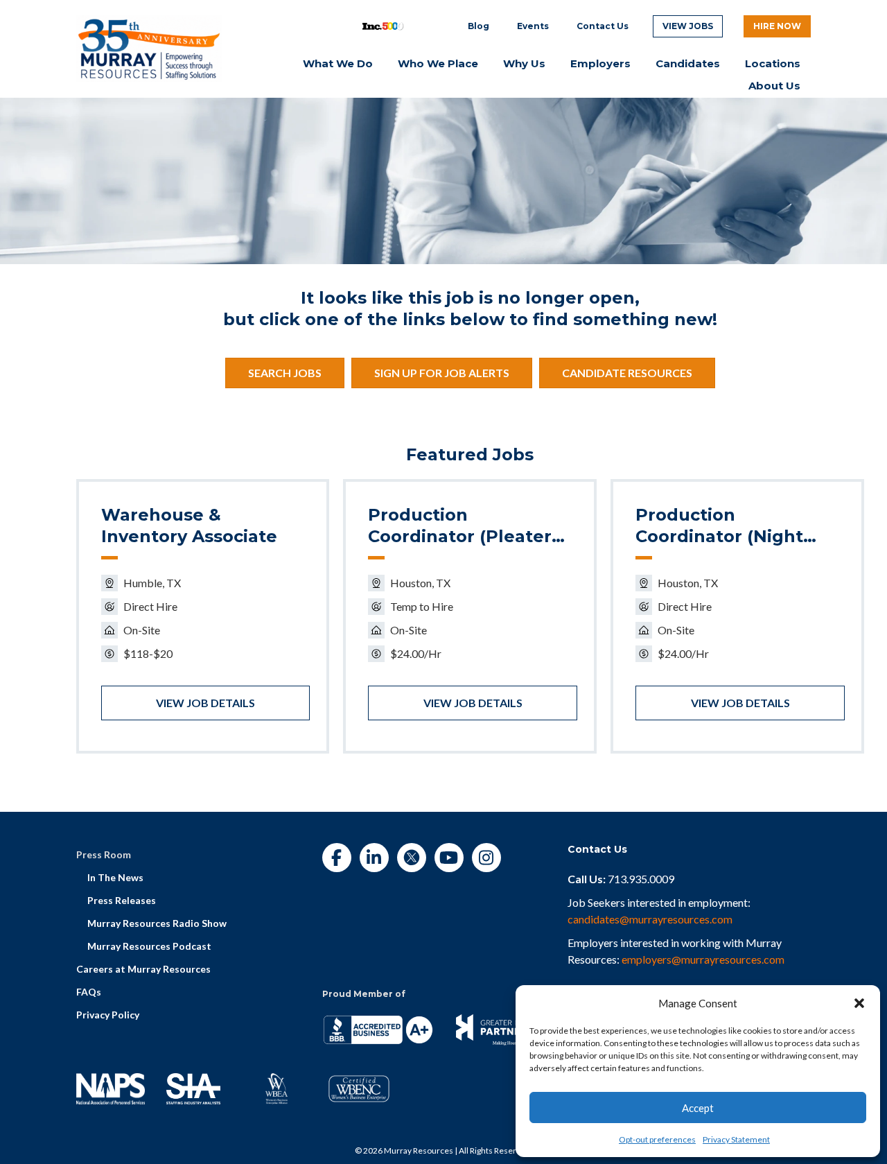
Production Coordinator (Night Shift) (719, 526)
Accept (698, 1108)
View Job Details (205, 702)
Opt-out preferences (657, 1139)
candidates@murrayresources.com (650, 919)
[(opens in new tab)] (149, 46)
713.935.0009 (641, 878)
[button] (859, 1003)
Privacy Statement (736, 1139)
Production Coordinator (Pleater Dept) (460, 526)
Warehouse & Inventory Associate (189, 525)
